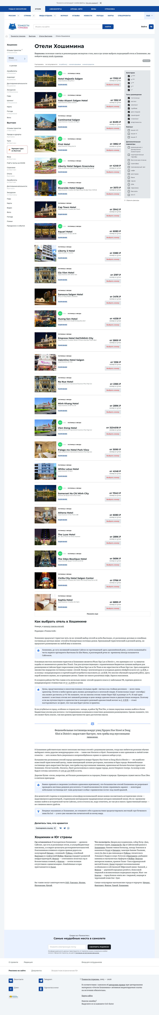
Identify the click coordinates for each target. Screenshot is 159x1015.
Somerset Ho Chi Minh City (73, 493)
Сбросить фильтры (132, 200)
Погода (100, 16)
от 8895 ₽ (115, 602)
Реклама (146, 60)
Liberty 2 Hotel (66, 251)
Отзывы (76, 16)
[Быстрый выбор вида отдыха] (55, 15)
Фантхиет (39, 856)
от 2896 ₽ (115, 406)
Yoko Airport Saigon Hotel (73, 100)
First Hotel (64, 144)
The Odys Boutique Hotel (72, 559)
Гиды (9, 96)
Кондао (61, 861)
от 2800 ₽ (115, 340)
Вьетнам (32, 36)
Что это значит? (92, 3)
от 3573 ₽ (115, 188)
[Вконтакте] (61, 828)
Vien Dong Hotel (67, 428)
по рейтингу (63, 64)
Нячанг (50, 853)
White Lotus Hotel (68, 469)
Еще (148, 16)
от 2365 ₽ (115, 384)
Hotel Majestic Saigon (70, 79)
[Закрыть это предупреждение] (100, 3)
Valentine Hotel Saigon (71, 360)
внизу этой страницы (53, 56)
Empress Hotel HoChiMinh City (75, 338)
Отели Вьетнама (45, 36)
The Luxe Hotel (66, 534)
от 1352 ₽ (116, 100)
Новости (88, 16)
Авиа (56, 9)
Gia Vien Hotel (66, 273)
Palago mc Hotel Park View (73, 450)
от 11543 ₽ (115, 493)
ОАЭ (67, 882)
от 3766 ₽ (115, 580)
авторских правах (117, 985)
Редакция (28, 962)
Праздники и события (16, 226)
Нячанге (116, 850)
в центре (13, 66)
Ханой (115, 885)
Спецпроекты (124, 16)
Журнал (64, 16)
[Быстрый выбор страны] (33, 15)
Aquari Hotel (65, 232)
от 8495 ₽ (115, 122)
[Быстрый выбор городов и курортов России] (18, 15)
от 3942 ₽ (115, 209)
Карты (111, 16)
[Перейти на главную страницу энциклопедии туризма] (19, 26)
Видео (9, 208)
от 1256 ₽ (115, 362)
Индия (82, 882)
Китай (49, 885)
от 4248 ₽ (115, 166)
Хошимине (100, 847)
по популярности (51, 64)
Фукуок (55, 859)
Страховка (110, 9)
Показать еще (92, 614)
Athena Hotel (65, 513)
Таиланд (74, 882)
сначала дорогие (88, 64)
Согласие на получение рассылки (87, 953)
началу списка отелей (54, 626)
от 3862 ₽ (115, 144)
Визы (93, 9)
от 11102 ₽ (115, 78)
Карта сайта (87, 996)
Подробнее (62, 84)
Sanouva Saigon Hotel (70, 294)
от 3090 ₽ (115, 449)
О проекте (13, 962)
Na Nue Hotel (65, 382)
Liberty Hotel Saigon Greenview (76, 166)
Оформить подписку (99, 947)
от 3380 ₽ (115, 253)
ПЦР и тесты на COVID (16, 163)
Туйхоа (69, 853)
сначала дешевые (75, 64)
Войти (144, 27)
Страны (27, 16)
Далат (53, 867)
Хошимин (12, 45)
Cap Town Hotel (67, 207)
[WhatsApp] (68, 828)
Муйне (60, 856)
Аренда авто (76, 9)
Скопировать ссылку (44, 828)
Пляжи (10, 221)
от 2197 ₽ (115, 275)
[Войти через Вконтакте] (151, 26)
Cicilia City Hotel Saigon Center (76, 578)
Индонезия (40, 885)
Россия (12, 16)
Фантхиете (132, 856)
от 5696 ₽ (115, 558)
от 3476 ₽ (115, 297)
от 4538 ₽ (115, 318)
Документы (36, 971)
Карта (9, 107)
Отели (38, 9)
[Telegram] (64, 828)
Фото (9, 118)
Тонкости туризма (18, 36)
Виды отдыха (45, 16)
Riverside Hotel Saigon (71, 188)
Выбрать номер (113, 85)
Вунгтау (68, 856)
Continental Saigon (69, 120)
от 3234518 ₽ (113, 428)
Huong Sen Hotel (67, 319)
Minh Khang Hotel (68, 403)
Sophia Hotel (65, 600)
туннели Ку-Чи (118, 845)
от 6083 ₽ (115, 231)
